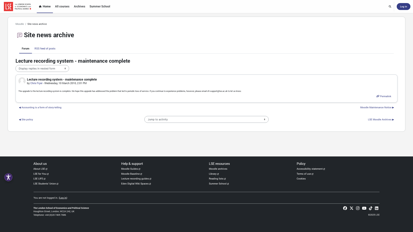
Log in (403, 6)
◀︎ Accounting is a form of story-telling (40, 107)
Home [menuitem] (47, 6)
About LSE (39, 168)
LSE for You (39, 173)
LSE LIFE (38, 178)
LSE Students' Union (44, 183)
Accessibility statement (310, 168)
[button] (390, 6)
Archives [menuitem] (79, 6)
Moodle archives (218, 168)
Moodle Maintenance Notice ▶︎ (377, 107)
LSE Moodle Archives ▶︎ (381, 119)
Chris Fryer (36, 83)
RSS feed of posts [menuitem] (45, 48)
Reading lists (216, 178)
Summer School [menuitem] (100, 6)
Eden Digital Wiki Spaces (135, 183)
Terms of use (304, 173)
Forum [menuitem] (25, 48)
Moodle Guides (129, 168)
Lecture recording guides (135, 178)
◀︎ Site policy (26, 119)
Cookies (301, 178)
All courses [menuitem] (62, 6)
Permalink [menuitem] (385, 96)
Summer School (218, 183)
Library (213, 173)
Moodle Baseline (130, 173)
